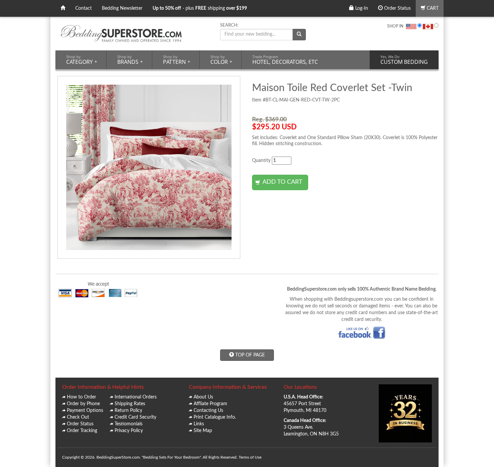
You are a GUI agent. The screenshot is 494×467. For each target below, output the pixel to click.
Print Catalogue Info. (215, 417)
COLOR (221, 60)
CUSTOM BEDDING (404, 60)
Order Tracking (82, 430)
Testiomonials (128, 424)
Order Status (397, 8)
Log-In (361, 8)
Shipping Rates (130, 403)
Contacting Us (208, 410)
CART (432, 8)
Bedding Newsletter (122, 8)
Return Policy (128, 410)
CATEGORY (81, 60)
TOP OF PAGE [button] (249, 355)
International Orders (136, 397)
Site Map (203, 430)
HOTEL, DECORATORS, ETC (285, 60)
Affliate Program (210, 403)
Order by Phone (83, 403)
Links (199, 424)
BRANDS (130, 60)
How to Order (81, 397)
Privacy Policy (129, 430)
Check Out (78, 417)
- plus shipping (200, 8)
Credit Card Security (135, 417)
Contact (83, 8)
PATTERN (176, 60)
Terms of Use (250, 457)
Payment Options (85, 410)
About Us (203, 397)
